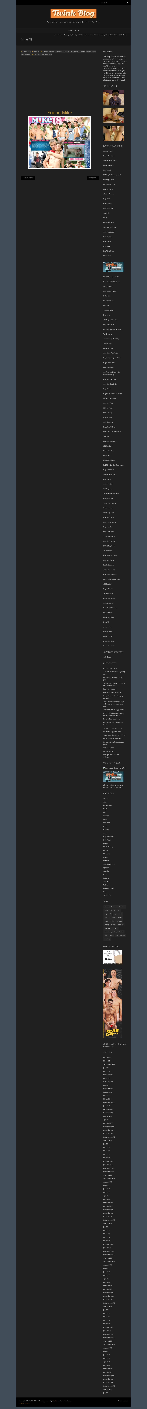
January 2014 (107, 1248)
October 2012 (108, 1299)
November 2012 (108, 1296)
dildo (106, 921)
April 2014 (106, 1237)
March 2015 (107, 1199)
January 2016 (107, 1165)
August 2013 (107, 1265)
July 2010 (106, 1393)
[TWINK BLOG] (73, 10)
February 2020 (108, 1089)
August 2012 (107, 1306)
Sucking (103, 35)
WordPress (55, 1401)
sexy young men (89, 35)
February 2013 (108, 1286)
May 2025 (106, 1061)
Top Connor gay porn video (112, 728)
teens (50, 54)
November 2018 (108, 1102)
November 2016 (108, 1130)
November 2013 (108, 1255)
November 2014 (108, 1213)
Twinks (108, 35)
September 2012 (109, 1303)
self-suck (107, 928)
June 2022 (106, 1071)
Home (70, 30)
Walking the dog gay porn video (114, 735)
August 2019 (107, 1092)
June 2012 (106, 1313)
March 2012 (107, 1324)
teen (46, 54)
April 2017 (106, 1120)
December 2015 (108, 1168)
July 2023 (106, 1068)
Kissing (113, 924)
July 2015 (106, 1185)
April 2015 (106, 1196)
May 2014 (106, 1234)
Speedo (106, 868)
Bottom (112, 910)
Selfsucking (108, 932)
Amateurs (122, 907)
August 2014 (107, 1223)
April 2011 (106, 1362)
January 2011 (107, 1372)
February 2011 (108, 1369)
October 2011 (108, 1341)
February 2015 (108, 1203)
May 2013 (106, 1275)
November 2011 (108, 1337)
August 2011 (107, 1348)
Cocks (105, 819)
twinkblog (36, 51)
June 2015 (106, 1189)
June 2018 (106, 1106)
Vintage (122, 935)
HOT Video (81, 35)
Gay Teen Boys (73, 35)
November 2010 (108, 1379)
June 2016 (106, 1147)
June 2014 (106, 1230)
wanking (107, 939)
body (106, 910)
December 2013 (108, 1251)
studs (105, 874)
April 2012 (106, 1320)
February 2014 (108, 1244)
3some (107, 907)
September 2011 (109, 1344)
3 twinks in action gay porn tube (114, 710)
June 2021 (106, 1078)
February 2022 (108, 1075)
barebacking (107, 805)
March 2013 (107, 1282)
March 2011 (107, 1365)
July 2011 (106, 1351)
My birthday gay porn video (112, 738)
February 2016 (108, 1161)
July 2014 (106, 1227)
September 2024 (109, 1064)
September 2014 (109, 1220)
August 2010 (107, 1389)
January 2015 (107, 1206)
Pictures (106, 861)
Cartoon (106, 816)
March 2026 (107, 1057)
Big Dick (106, 809)
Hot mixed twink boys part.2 (113, 692)
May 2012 (106, 1317)
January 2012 (107, 1331)
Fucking (66, 35)
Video (112, 35)
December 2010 (108, 1376)
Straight (97, 35)
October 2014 (108, 1216)
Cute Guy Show (108, 748)
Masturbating (108, 847)
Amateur (114, 907)
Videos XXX (118, 35)
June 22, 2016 (27, 51)
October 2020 (108, 1082)
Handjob (119, 921)
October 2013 (108, 1258)
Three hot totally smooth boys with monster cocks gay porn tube (113, 704)
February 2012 (108, 1327)
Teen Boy (106, 881)
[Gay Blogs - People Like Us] (114, 768)
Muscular (106, 854)
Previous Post (29, 178)
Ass (104, 802)
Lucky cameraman (109, 689)
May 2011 (106, 1358)
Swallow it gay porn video (112, 732)
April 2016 (106, 1154)
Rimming (120, 924)
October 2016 (108, 1133)
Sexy (43, 54)
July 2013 (106, 1268)
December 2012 (108, 1293)
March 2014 (107, 1241)
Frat (104, 826)
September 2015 (109, 1178)
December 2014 (108, 1210)
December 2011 (108, 1334)
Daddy (120, 917)
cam (120, 914)
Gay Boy (106, 833)
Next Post (92, 178)
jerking (107, 924)
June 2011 (106, 1355)
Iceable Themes (24, 1403)
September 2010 (109, 1386)
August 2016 (107, 1140)
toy (117, 935)
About (76, 30)
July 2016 (106, 1144)
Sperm (121, 932)
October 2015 (108, 1175)
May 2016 (106, 1151)
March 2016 (107, 1158)
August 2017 (107, 1116)
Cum (106, 917)
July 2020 (106, 1085)
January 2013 (107, 1289)
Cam (104, 812)
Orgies (105, 857)
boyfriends (108, 914)
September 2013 (109, 1261)
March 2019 (107, 1099)
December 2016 (108, 1127)
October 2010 (108, 1382)
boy (36, 54)
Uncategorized (108, 888)
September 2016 (109, 1137)
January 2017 (107, 1123)
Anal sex (61, 35)
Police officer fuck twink (111, 719)
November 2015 (108, 1172)
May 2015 (106, 1192)
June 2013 (106, 1272)
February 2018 (108, 1109)
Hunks (105, 843)
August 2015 (107, 1182)
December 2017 (108, 1113)
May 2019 (106, 1095)
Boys (39, 54)
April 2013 (106, 1279)
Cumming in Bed (108, 751)
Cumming (113, 917)
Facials (112, 921)
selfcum (114, 928)
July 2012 (106, 1310)
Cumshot (106, 823)
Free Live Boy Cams (110, 668)
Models (106, 850)
